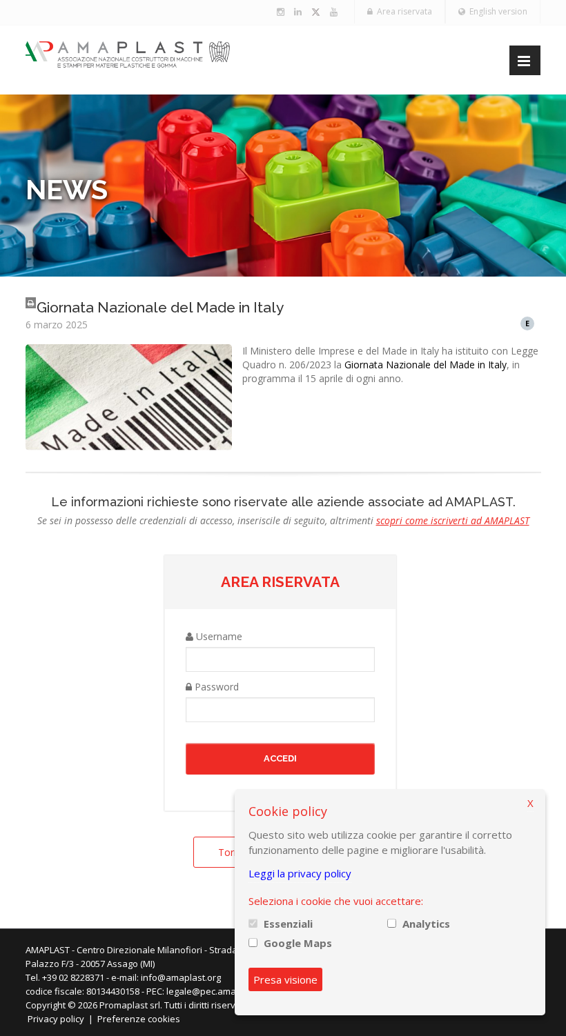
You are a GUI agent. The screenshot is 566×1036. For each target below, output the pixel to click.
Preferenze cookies (138, 1019)
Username (217, 636)
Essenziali (288, 923)
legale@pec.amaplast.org (219, 991)
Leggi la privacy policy (299, 873)
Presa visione (285, 979)
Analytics (426, 923)
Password (215, 686)
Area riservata (402, 11)
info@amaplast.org (181, 977)
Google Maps (298, 943)
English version (496, 11)
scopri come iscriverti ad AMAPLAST (452, 520)
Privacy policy (56, 1019)
